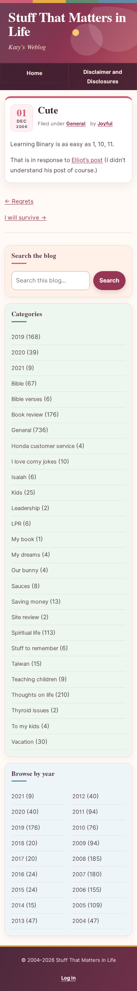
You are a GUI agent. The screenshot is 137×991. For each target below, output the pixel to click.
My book (22, 539)
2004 (79, 921)
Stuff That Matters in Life (67, 24)
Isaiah (19, 477)
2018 (17, 843)
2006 (79, 889)
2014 (17, 905)
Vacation (22, 741)
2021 (17, 368)
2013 (17, 921)
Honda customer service (43, 446)
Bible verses (26, 399)
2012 (78, 796)
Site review (25, 617)
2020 (18, 352)
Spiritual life (25, 632)
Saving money (29, 601)
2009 (79, 843)
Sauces (20, 586)
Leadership (25, 508)
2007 (79, 874)
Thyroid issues (30, 710)
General (76, 123)
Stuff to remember (34, 648)
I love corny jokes (34, 461)
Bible (17, 383)
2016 (17, 874)
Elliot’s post (87, 160)
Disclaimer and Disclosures (102, 76)
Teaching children (34, 679)
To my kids (25, 726)
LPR (16, 523)
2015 (17, 889)
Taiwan (20, 663)
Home (34, 73)
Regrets (19, 201)
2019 (17, 337)
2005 (79, 905)
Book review (27, 414)
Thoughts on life (32, 694)
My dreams (25, 554)
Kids (16, 492)
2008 (79, 858)
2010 (78, 827)
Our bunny (24, 570)
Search (109, 280)
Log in (68, 978)
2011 (78, 811)
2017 (17, 858)
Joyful (105, 123)
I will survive (25, 217)
